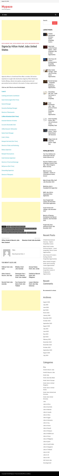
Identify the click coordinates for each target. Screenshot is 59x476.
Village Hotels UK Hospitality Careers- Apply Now (52, 141)
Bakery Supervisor (6, 149)
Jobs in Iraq (46, 423)
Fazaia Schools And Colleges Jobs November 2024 (49, 209)
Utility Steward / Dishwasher (9, 129)
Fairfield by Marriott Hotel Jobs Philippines (34, 275)
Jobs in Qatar (46, 441)
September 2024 (47, 350)
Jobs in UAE (46, 452)
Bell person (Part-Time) (8, 166)
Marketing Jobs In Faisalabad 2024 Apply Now (50, 187)
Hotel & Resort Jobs (7, 43)
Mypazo (7, 6)
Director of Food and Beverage (10, 162)
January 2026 (46, 315)
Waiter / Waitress (31, 232)
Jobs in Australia (47, 407)
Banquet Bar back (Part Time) (10, 141)
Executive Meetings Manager (9, 108)
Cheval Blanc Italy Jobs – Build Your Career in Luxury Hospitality (52, 95)
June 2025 (46, 331)
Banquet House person (8, 154)
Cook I (8, 226)
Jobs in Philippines (48, 439)
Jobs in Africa (46, 404)
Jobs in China (46, 415)
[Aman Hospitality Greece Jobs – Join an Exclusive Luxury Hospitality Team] (45, 119)
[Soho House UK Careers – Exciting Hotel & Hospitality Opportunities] (45, 59)
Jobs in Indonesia (48, 420)
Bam (29, 473)
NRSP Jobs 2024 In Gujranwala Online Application (48, 194)
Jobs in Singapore (48, 447)
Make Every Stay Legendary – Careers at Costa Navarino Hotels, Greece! (49, 173)
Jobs (44, 401)
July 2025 (45, 329)
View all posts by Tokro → (18, 254)
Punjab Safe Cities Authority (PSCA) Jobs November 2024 (49, 226)
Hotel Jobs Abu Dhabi (49, 378)
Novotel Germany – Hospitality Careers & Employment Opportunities (52, 84)
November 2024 (47, 345)
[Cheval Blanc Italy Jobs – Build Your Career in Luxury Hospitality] (45, 92)
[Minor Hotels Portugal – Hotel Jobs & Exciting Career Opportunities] (45, 70)
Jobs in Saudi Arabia (48, 444)
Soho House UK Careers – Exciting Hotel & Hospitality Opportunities (52, 62)
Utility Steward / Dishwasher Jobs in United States (14, 232)
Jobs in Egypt (46, 417)
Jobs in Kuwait (47, 428)
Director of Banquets (7, 174)
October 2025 (46, 321)
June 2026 (46, 307)
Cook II (4, 91)
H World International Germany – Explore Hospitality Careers (51, 38)
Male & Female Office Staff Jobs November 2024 (50, 181)
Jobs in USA (46, 457)
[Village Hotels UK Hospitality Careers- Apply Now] (45, 139)
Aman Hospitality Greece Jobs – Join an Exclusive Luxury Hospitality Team (52, 122)
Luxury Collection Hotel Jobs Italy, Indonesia (33, 284)
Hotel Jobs (46, 375)
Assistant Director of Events (9, 120)
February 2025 (47, 339)
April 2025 (45, 337)
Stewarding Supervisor (8, 170)
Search (45, 20)
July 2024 (45, 355)
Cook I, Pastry (5, 137)
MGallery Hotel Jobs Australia (19, 268)
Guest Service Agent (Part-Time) (10, 100)
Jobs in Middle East (48, 433)
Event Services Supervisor (8, 158)
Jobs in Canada (47, 412)
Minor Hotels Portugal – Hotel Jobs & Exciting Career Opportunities (52, 73)
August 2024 (46, 353)
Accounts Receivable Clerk (9, 125)
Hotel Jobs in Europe (48, 380)
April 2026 (45, 310)
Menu (5, 14)
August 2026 (46, 302)
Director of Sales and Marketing (10, 145)
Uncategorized (47, 463)
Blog (44, 367)
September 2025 (47, 323)
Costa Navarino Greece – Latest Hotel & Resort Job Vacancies (52, 132)
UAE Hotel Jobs (47, 460)
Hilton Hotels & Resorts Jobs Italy (7, 274)
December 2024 (47, 342)
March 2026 (46, 313)
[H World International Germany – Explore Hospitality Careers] (45, 34)
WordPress (23, 473)
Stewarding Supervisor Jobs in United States (12, 230)
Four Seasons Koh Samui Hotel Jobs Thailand (20, 284)
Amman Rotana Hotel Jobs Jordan (34, 268)
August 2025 (46, 326)
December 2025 (47, 318)
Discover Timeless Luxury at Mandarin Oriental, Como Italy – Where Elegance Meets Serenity (50, 164)
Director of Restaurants (8, 112)
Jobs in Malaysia (47, 431)
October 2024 (46, 347)
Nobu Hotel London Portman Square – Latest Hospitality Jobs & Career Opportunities (52, 50)
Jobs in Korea (47, 425)
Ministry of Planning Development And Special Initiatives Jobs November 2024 (50, 218)
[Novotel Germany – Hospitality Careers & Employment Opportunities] (45, 81)
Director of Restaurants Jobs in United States (13, 228)
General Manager (6, 104)
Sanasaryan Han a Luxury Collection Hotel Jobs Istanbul (20, 275)
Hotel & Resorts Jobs (18, 43)
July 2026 (45, 305)
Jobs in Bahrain (47, 409)
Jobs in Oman (47, 436)
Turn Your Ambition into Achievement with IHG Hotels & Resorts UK (49, 155)
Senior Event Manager (7, 133)
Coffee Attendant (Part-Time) (10, 116)
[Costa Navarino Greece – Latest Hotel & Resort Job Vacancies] (45, 130)
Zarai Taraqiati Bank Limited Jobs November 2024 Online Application (49, 201)
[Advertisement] (21, 30)
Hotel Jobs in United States (32, 43)
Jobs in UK (46, 455)
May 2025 (45, 334)
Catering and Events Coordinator (10, 95)
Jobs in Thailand (47, 449)
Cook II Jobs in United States (18, 226)
